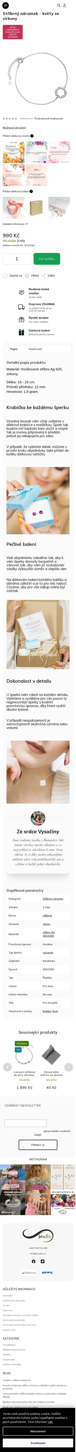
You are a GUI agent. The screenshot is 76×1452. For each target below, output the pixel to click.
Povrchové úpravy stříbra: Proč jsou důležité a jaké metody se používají (34, 1387)
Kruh (55, 1011)
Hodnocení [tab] (35, 349)
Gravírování (9, 1329)
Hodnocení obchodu (14, 1300)
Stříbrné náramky (53, 898)
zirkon (46, 924)
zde (50, 1422)
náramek (48, 952)
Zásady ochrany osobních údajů (20, 1315)
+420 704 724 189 (38, 1248)
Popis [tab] (13, 349)
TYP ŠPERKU (9, 1345)
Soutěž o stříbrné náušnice (16, 1380)
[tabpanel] (24, 1067)
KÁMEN (7, 1354)
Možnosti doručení (14, 127)
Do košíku (22, 260)
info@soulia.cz (38, 1253)
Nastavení (38, 1431)
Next (68, 1067)
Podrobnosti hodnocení (48, 118)
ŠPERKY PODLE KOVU (14, 1350)
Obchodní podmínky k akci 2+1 (19, 1325)
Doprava (7, 1310)
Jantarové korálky (12, 1364)
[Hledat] (59, 5)
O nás (6, 1305)
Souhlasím (38, 1443)
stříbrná (47, 915)
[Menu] (5, 5)
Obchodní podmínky (14, 1320)
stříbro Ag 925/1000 (49, 934)
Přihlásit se (38, 1145)
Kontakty (7, 1295)
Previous (7, 1067)
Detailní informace (14, 224)
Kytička (47, 1011)
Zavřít (56, 273)
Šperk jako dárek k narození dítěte (20, 1407)
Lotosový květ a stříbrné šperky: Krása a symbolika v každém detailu (34, 1395)
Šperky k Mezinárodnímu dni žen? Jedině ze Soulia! (29, 1402)
